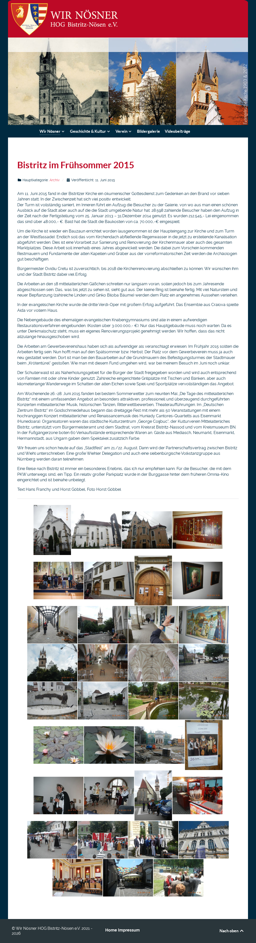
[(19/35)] (153, 701)
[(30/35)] (103, 839)
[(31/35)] (153, 839)
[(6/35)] (109, 580)
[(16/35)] (204, 663)
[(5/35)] (59, 580)
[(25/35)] (59, 795)
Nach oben (229, 930)
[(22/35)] (109, 745)
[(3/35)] (147, 530)
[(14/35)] (103, 663)
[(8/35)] (197, 580)
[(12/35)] (204, 625)
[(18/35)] (103, 701)
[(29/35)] (52, 839)
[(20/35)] (204, 701)
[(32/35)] (204, 839)
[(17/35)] (52, 701)
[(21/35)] (59, 745)
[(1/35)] (52, 530)
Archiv (55, 180)
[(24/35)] (203, 745)
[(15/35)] (153, 663)
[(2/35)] (97, 530)
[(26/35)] (109, 795)
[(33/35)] (77, 877)
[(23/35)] (159, 745)
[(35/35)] (179, 877)
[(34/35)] (128, 877)
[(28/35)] (197, 795)
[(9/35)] (52, 625)
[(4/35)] (197, 530)
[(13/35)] (52, 663)
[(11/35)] (153, 625)
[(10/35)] (103, 625)
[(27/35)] (153, 795)
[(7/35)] (153, 581)
